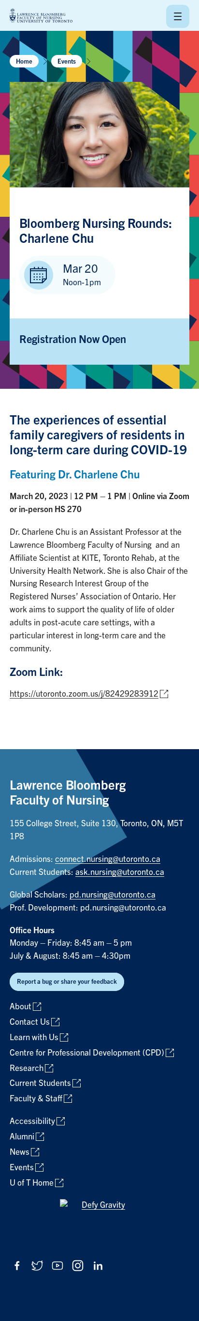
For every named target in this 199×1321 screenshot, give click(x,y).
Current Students (40, 1083)
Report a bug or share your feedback (67, 981)
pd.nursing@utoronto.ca (113, 895)
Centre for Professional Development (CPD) (87, 1053)
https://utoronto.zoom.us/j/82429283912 (84, 694)
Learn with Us (34, 1037)
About (20, 1007)
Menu (177, 16)
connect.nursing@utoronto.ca (107, 859)
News (19, 1152)
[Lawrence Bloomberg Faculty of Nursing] (41, 16)
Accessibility (32, 1121)
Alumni (22, 1137)
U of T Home (32, 1183)
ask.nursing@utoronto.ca (119, 872)
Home (24, 61)
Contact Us (30, 1022)
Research (26, 1068)
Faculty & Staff (36, 1099)
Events (66, 61)
